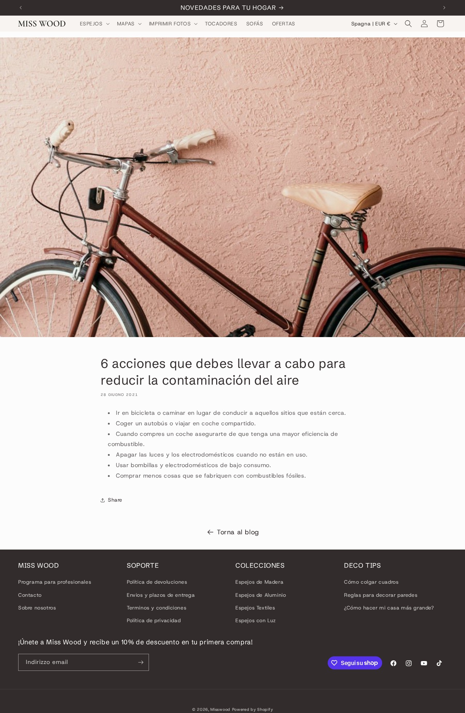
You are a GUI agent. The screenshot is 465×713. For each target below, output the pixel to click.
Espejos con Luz (255, 620)
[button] (94, 23)
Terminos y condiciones (156, 607)
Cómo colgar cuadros (371, 582)
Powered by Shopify (252, 709)
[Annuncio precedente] (21, 8)
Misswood (220, 709)
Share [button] (115, 500)
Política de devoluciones (157, 582)
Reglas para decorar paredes (380, 595)
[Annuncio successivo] (444, 8)
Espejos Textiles (255, 607)
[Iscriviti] (141, 662)
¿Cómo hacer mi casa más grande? (389, 607)
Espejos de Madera (259, 582)
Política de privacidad (154, 620)
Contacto (30, 595)
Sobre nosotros (37, 607)
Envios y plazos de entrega (161, 595)
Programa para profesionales (54, 582)
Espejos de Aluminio (260, 595)
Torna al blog (238, 532)
